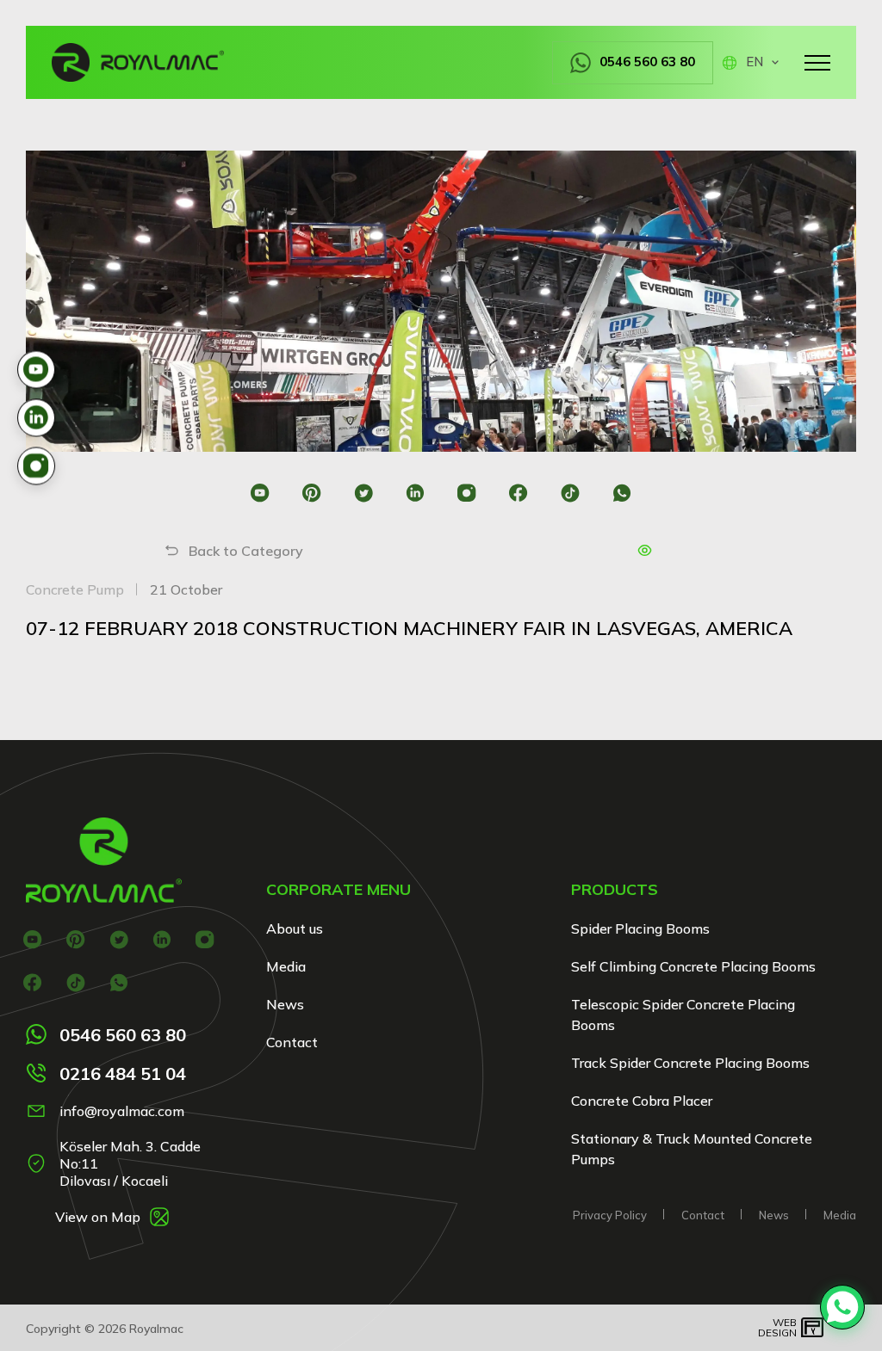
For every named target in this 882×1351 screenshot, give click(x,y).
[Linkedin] (416, 493)
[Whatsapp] (622, 493)
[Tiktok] (571, 493)
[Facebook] (519, 493)
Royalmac (156, 1328)
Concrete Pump (75, 589)
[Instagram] (467, 493)
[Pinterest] (312, 493)
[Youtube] (260, 493)
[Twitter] (364, 493)
